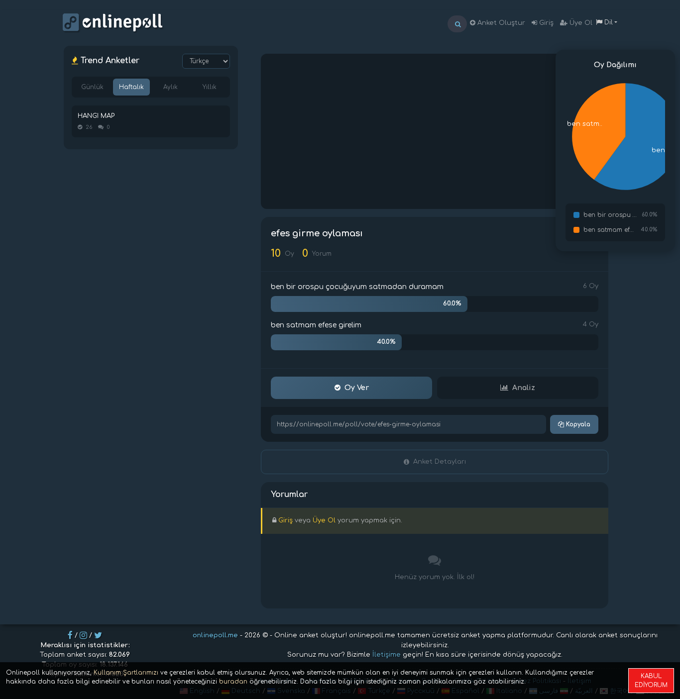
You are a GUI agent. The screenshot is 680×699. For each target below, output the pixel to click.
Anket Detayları (439, 461)
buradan (233, 681)
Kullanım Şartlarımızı (126, 672)
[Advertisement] (434, 131)
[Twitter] (98, 635)
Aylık (170, 87)
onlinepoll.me (215, 635)
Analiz (523, 388)
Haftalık (131, 87)
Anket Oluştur (500, 22)
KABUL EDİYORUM (651, 681)
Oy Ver (356, 388)
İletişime (386, 654)
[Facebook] (70, 635)
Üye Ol (579, 22)
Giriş (545, 22)
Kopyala (577, 424)
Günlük (92, 87)
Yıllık (210, 87)
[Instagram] (83, 635)
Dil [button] (607, 22)
